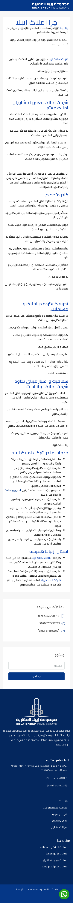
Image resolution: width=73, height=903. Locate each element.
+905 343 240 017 (56, 778)
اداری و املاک (13, 490)
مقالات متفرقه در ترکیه (54, 866)
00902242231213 (49, 623)
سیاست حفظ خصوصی (55, 807)
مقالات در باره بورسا (56, 853)
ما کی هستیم (59, 820)
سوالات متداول (59, 827)
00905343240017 (48, 615)
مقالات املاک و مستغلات (53, 847)
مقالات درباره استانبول (55, 860)
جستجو (37, 676)
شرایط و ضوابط (59, 814)
